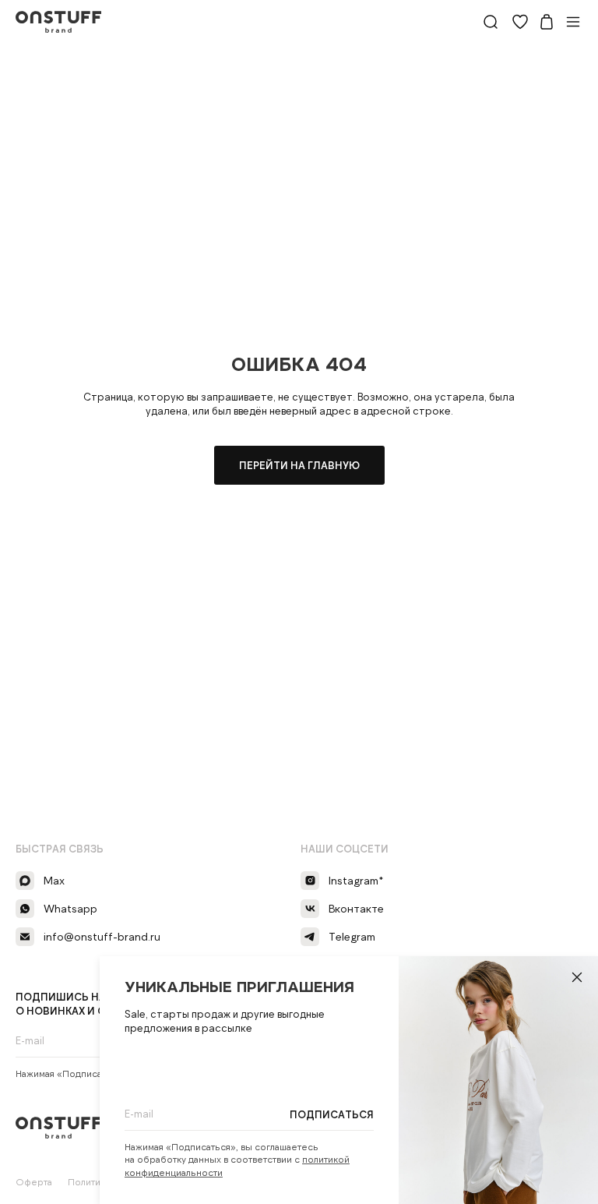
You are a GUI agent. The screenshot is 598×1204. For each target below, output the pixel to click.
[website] (490, 21)
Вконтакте (356, 908)
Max (54, 880)
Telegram (352, 936)
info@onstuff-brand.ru (102, 936)
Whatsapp (70, 908)
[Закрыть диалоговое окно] (577, 977)
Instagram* (356, 880)
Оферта (34, 1181)
